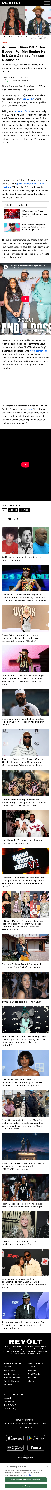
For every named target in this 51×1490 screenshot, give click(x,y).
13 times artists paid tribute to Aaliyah (21, 1001)
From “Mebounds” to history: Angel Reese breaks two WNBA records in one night (23, 1205)
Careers (31, 1381)
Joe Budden (28, 99)
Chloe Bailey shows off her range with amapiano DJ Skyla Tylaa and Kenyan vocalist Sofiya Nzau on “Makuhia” (21, 638)
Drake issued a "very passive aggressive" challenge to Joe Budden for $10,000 (34, 227)
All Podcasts (9, 1370)
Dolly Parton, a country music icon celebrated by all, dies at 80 (19, 1243)
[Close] (47, 1466)
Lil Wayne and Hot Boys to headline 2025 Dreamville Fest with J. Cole (34, 214)
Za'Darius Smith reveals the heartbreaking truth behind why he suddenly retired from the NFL (23, 721)
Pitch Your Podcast (12, 1377)
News (4, 43)
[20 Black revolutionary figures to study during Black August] (25, 540)
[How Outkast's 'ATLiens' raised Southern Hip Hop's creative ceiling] (25, 823)
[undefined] (12, 214)
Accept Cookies (26, 1486)
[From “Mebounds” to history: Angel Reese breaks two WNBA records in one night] (25, 1187)
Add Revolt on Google (18, 81)
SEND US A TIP (25, 1427)
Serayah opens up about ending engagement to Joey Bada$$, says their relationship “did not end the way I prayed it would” (24, 1283)
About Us (32, 1366)
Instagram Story (22, 111)
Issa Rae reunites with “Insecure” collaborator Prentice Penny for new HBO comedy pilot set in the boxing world (23, 1082)
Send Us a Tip (34, 1374)
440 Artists (9, 1384)
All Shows (8, 1366)
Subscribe (8, 1398)
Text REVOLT (10, 1405)
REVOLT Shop (10, 1409)
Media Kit (32, 1377)
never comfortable (38, 350)
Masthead (32, 1370)
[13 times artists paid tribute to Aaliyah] (25, 985)
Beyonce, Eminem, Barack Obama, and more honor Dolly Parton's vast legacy (21, 965)
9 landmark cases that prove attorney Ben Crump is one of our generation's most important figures (23, 1325)
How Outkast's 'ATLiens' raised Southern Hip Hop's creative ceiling (22, 841)
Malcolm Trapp (12, 77)
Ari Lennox (13, 510)
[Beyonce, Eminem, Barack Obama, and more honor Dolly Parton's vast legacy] (25, 947)
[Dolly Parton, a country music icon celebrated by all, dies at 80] (25, 1224)
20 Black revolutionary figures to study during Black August (21, 558)
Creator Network (11, 1381)
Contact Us (9, 1401)
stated (29, 409)
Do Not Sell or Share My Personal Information (25, 1479)
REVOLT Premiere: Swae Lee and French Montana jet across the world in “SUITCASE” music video (23, 1166)
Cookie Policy (27, 1475)
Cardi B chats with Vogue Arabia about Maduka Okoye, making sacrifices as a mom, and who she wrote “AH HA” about (24, 802)
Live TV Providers (11, 1374)
